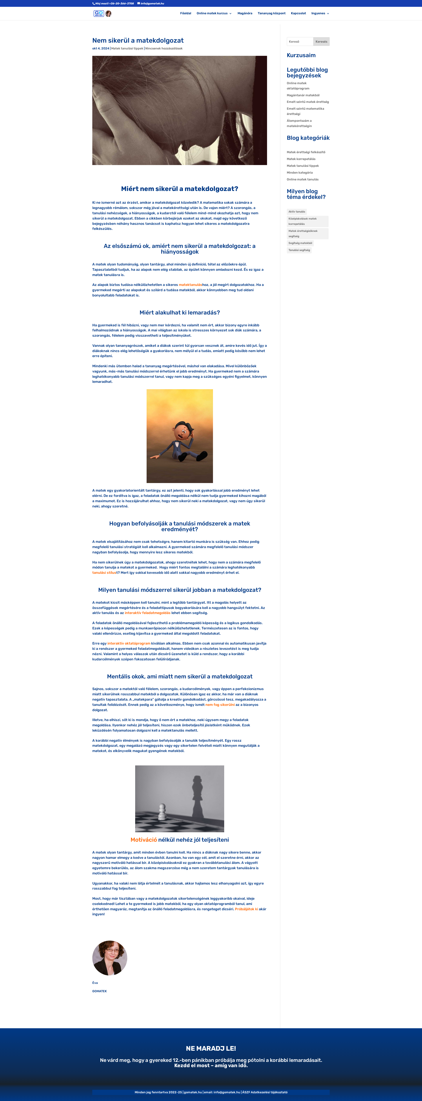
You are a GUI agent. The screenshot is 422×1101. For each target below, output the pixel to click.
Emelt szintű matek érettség (308, 102)
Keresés (321, 42)
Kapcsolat (298, 13)
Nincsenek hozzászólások (164, 48)
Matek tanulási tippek (127, 48)
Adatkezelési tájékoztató (269, 1092)
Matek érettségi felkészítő (306, 152)
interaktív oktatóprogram (128, 643)
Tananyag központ (272, 13)
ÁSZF (246, 1092)
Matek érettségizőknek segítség (303, 233)
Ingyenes (318, 13)
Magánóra (245, 13)
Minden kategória (300, 172)
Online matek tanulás (302, 179)
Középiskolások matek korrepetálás (303, 221)
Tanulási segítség (299, 250)
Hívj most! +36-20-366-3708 (114, 3)
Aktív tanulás (297, 211)
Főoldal (185, 13)
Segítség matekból (300, 243)
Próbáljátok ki (246, 909)
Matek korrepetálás (301, 159)
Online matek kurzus (212, 13)
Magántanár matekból (303, 95)
